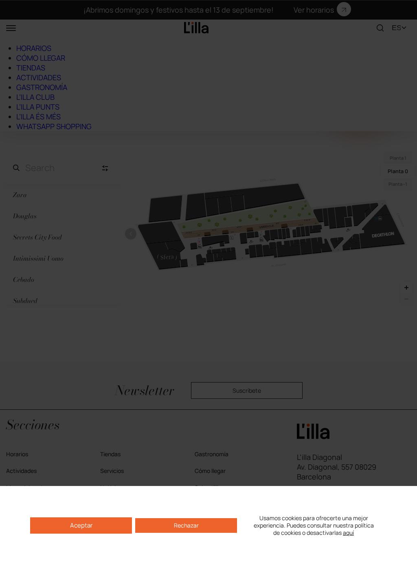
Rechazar (186, 525)
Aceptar (81, 525)
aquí (348, 532)
